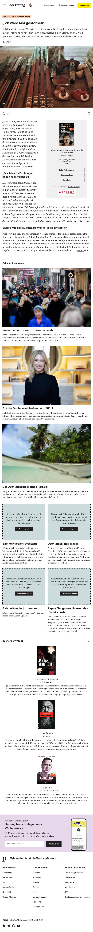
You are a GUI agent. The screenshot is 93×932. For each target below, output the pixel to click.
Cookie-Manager (9, 897)
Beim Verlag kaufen (66, 170)
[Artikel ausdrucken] (89, 113)
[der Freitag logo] (18, 5)
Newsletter (69, 882)
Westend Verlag (74, 187)
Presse (36, 882)
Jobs (35, 892)
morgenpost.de (10, 166)
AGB (4, 882)
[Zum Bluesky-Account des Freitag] (8, 925)
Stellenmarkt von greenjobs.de (78, 897)
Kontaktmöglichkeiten (74, 872)
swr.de (80, 250)
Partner (36, 887)
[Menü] (4, 5)
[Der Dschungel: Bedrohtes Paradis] (46, 461)
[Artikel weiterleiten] (8, 113)
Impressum (7, 872)
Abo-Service (70, 887)
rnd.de (70, 221)
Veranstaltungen (40, 897)
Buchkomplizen (67, 175)
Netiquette (7, 892)
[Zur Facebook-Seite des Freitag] (3, 925)
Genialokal (67, 180)
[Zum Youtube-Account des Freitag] (18, 925)
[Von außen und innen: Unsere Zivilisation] (46, 305)
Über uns (36, 872)
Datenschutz (7, 877)
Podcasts (37, 902)
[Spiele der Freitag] (31, 5)
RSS (66, 892)
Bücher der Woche (12, 640)
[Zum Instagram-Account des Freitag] (13, 925)
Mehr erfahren (48, 836)
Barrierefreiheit (8, 887)
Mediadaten (70, 877)
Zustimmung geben (23, 529)
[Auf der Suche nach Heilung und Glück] (46, 383)
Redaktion (37, 877)
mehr (89, 641)
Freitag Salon (38, 907)
